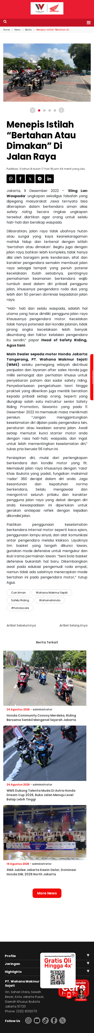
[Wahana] (47, 8)
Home (6, 29)
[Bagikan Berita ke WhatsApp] (11, 181)
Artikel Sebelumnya (21, 625)
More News (47, 893)
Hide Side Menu (92, 377)
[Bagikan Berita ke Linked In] (49, 181)
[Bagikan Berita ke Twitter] (30, 181)
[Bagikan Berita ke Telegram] (40, 181)
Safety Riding (20, 600)
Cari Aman (18, 592)
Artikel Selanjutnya (73, 625)
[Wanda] (81, 994)
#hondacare (20, 608)
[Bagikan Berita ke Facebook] (21, 181)
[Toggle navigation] (87, 23)
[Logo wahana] (47, 8)
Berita (28, 29)
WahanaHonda (49, 600)
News (17, 29)
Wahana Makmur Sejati (52, 592)
